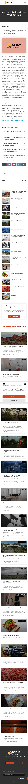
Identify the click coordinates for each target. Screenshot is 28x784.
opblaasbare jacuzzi (9, 81)
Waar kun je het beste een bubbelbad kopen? (14, 144)
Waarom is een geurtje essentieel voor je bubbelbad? (14, 156)
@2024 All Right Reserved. (14, 781)
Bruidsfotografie (5, 26)
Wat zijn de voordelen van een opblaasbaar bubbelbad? (14, 132)
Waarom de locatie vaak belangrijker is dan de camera (13, 608)
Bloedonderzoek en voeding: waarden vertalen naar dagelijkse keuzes (13, 634)
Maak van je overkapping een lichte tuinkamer (12, 451)
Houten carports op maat (16, 279)
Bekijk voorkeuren (14, 400)
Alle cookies (14, 396)
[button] (24, 384)
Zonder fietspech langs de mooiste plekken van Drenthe (12, 423)
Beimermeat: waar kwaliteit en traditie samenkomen (13, 683)
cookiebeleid (11, 392)
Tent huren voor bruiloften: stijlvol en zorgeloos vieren (12, 582)
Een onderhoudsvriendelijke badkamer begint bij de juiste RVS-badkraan (18, 200)
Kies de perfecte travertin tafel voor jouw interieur (13, 709)
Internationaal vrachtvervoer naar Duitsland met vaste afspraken (11, 476)
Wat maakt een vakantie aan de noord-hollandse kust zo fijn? (13, 735)
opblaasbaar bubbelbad (8, 73)
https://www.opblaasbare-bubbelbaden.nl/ (12, 120)
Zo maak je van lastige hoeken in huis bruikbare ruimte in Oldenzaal (12, 503)
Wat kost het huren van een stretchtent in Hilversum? (14, 556)
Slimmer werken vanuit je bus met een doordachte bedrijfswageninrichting (13, 347)
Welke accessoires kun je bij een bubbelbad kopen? (14, 138)
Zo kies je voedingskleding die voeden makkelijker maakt (13, 529)
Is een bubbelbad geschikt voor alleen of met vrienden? (14, 150)
